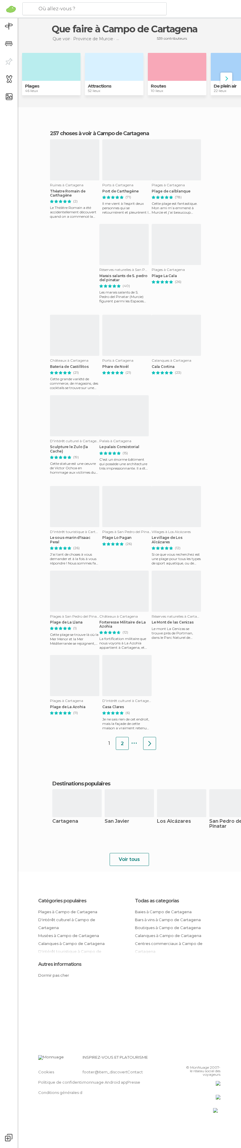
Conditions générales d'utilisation (69, 1092)
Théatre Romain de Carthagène (68, 193)
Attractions (99, 86)
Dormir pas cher (53, 975)
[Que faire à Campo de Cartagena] (149, 743)
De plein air (225, 86)
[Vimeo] (209, 1059)
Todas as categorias (157, 901)
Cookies (46, 1072)
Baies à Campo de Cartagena (163, 911)
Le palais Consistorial (119, 447)
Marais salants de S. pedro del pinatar (123, 278)
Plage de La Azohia (67, 707)
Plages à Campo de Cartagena (67, 911)
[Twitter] (201, 1059)
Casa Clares (113, 707)
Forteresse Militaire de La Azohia (122, 624)
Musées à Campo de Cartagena (68, 935)
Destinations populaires (81, 783)
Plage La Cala (164, 276)
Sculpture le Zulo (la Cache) (69, 449)
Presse (133, 1082)
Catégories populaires (62, 901)
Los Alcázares (174, 821)
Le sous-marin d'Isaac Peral (70, 540)
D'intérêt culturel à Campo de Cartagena (66, 923)
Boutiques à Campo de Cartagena (168, 927)
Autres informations (59, 964)
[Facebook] (193, 1059)
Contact (135, 1072)
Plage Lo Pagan (116, 538)
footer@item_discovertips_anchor (115, 1072)
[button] (226, 78)
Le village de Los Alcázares (167, 540)
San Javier (117, 821)
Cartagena (65, 821)
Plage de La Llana (66, 622)
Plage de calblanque (171, 191)
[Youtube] (216, 1059)
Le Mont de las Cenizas (173, 622)
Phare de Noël (115, 367)
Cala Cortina (163, 367)
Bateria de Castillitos (69, 367)
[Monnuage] (11, 9)
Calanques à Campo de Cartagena (71, 943)
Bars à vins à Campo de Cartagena (168, 919)
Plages (32, 86)
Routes (158, 86)
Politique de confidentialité (64, 1082)
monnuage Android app (105, 1082)
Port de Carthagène (120, 191)
